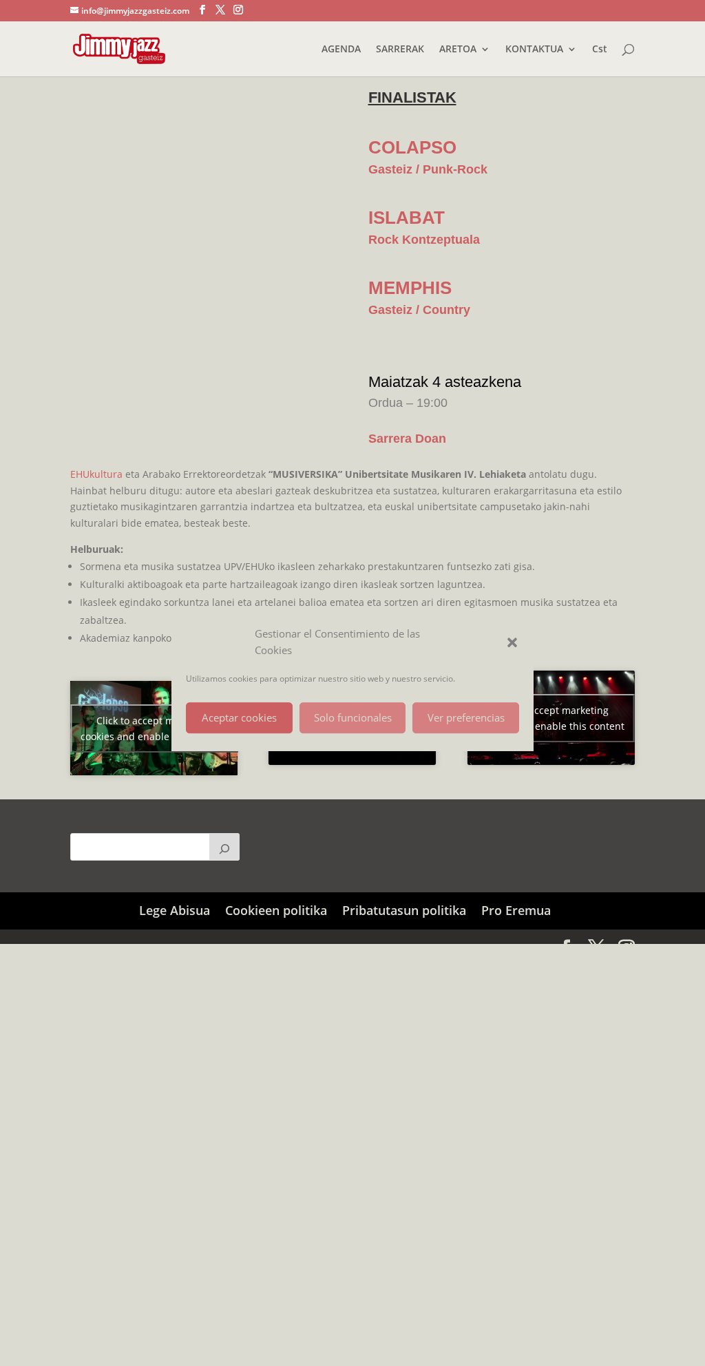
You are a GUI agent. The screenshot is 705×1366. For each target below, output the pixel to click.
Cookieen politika (276, 910)
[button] (512, 642)
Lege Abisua (174, 910)
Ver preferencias (466, 717)
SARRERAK (400, 49)
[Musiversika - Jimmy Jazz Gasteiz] (150, 89)
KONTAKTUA (534, 49)
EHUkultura (96, 474)
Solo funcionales (353, 717)
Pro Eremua (516, 910)
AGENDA (341, 49)
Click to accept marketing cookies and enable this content (154, 728)
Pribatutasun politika (404, 910)
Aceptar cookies (239, 717)
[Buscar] (224, 847)
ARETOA (457, 49)
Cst (599, 49)
